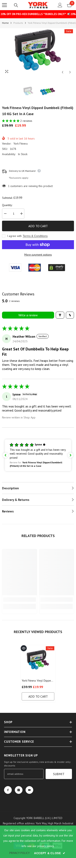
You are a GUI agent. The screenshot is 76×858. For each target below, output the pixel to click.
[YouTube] (29, 790)
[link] (19, 599)
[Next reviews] (70, 455)
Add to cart (38, 226)
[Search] (16, 5)
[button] (62, 72)
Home (5, 22)
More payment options (38, 254)
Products (18, 22)
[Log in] (60, 5)
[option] (38, 52)
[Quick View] (24, 648)
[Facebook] (8, 790)
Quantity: (7, 205)
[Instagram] (18, 790)
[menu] (4, 5)
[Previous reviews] (5, 455)
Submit (58, 774)
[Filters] (60, 315)
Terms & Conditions (35, 236)
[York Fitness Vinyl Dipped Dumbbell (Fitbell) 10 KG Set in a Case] (38, 660)
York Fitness (20, 143)
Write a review (28, 315)
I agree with (14, 236)
